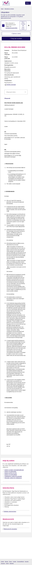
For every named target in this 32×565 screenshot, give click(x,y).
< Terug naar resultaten (16, 38)
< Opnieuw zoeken (16, 33)
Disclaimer (12, 563)
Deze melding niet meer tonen (23, 25)
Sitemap (6, 561)
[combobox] (16, 92)
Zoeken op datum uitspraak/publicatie (14, 470)
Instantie (6, 50)
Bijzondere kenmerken (7, 70)
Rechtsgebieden (8, 65)
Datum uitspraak (7, 53)
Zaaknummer (8, 61)
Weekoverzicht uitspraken (10, 529)
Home (2, 8)
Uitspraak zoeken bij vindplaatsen (13, 478)
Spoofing (27, 561)
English (2, 561)
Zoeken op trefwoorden (10, 471)
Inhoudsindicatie (9, 75)
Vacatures (3, 563)
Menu (27, 3)
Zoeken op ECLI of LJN (10, 473)
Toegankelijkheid (20, 561)
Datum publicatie (7, 57)
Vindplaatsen (8, 80)
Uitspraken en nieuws (9, 8)
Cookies (14, 561)
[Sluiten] (28, 25)
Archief (7, 563)
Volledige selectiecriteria (10, 511)
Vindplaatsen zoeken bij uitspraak (13, 476)
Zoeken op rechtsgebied (10, 474)
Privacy (10, 561)
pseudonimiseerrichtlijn (11, 28)
